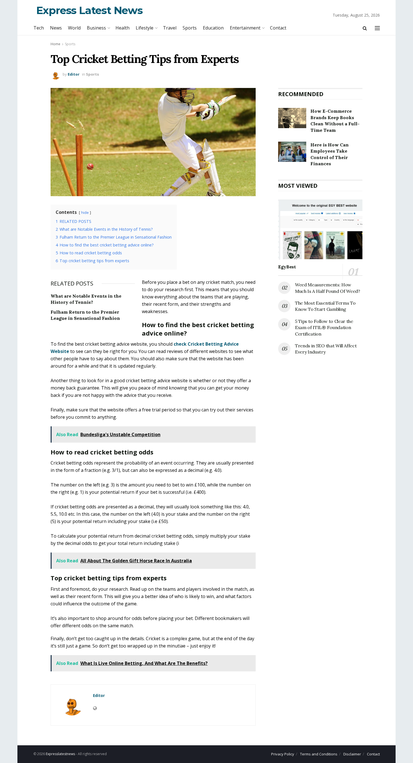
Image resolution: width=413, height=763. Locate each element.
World (74, 28)
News (56, 28)
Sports (190, 28)
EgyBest (287, 267)
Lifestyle (144, 28)
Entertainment (245, 28)
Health (122, 28)
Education (213, 28)
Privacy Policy (282, 754)
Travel (169, 28)
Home (55, 44)
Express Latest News (89, 10)
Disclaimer (352, 754)
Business (96, 28)
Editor (74, 74)
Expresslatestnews (60, 753)
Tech (38, 28)
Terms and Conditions (318, 754)
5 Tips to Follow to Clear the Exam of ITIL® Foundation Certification (324, 327)
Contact (278, 28)
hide (85, 212)
